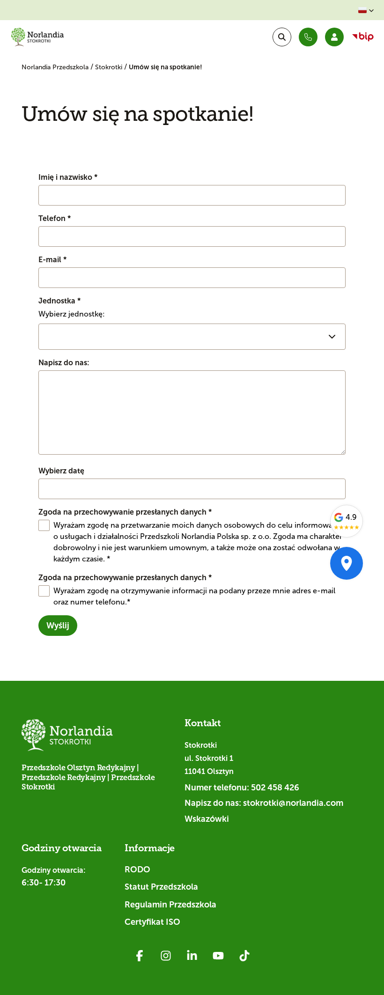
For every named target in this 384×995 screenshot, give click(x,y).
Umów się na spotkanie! (165, 67)
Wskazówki (207, 819)
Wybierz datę (61, 471)
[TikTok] (244, 955)
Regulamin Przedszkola (170, 904)
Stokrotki (109, 67)
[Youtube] (218, 955)
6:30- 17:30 (44, 882)
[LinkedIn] (192, 955)
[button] (366, 10)
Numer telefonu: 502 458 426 (242, 787)
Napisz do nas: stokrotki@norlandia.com (264, 803)
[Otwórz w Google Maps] (346, 563)
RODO (137, 869)
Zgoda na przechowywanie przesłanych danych (125, 512)
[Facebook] (139, 955)
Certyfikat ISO (152, 922)
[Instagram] (165, 955)
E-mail (52, 260)
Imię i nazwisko (67, 177)
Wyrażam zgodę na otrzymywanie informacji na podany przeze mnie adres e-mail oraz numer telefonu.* (194, 596)
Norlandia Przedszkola (56, 67)
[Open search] (282, 37)
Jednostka (59, 301)
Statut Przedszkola (161, 887)
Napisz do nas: (63, 363)
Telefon (54, 218)
